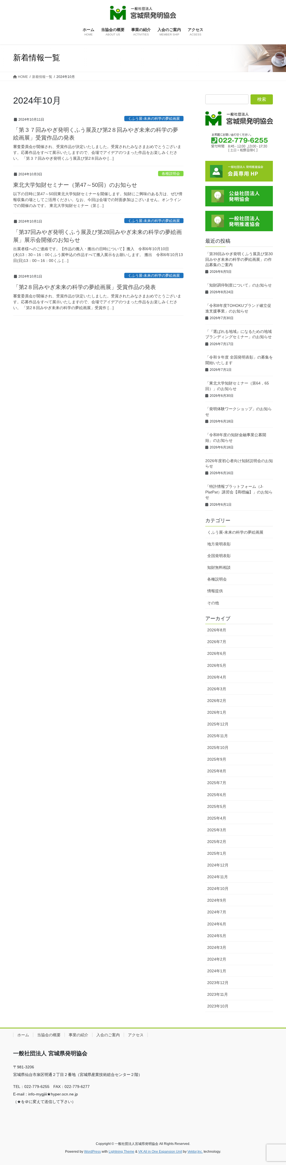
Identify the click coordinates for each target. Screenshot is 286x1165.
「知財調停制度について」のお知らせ (238, 285)
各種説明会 (171, 173)
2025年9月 (216, 759)
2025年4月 (216, 818)
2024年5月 (216, 936)
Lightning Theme (121, 1152)
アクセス (136, 1035)
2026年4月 (216, 677)
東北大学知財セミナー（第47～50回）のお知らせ (75, 185)
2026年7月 (216, 641)
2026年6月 (216, 653)
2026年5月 (216, 665)
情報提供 (215, 591)
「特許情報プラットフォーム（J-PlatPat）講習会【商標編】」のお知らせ (239, 492)
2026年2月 (216, 700)
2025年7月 (216, 782)
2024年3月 (216, 947)
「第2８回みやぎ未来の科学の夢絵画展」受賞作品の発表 (84, 287)
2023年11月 (217, 994)
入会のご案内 (108, 1035)
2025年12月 (217, 724)
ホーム (23, 1035)
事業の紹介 (78, 1035)
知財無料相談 (219, 567)
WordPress (92, 1152)
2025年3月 (216, 830)
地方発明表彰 (219, 544)
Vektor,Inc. (195, 1152)
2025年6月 (216, 794)
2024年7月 (216, 912)
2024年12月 (217, 865)
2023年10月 (217, 1006)
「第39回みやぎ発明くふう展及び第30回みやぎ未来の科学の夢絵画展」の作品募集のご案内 (239, 259)
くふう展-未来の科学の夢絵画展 (154, 118)
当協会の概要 (49, 1035)
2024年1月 (216, 971)
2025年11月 (217, 736)
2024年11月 (217, 877)
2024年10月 (217, 888)
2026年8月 (216, 630)
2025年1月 (216, 853)
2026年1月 (216, 712)
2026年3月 (216, 689)
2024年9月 (216, 900)
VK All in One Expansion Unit (160, 1152)
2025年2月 (216, 841)
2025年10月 (217, 747)
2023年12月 (217, 982)
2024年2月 (216, 959)
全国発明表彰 (219, 555)
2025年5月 (216, 806)
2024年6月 (216, 924)
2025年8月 (216, 771)
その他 (213, 603)
